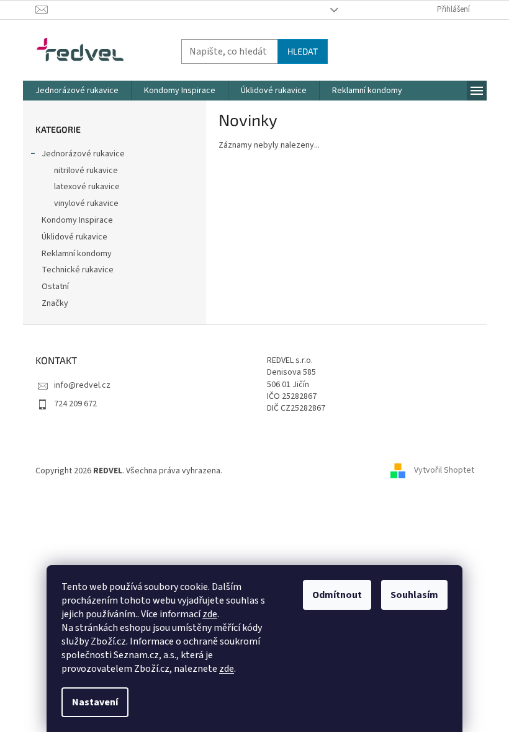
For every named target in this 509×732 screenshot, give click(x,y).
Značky (55, 303)
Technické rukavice (78, 270)
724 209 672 (75, 404)
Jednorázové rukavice (83, 154)
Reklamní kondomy (77, 254)
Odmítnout (337, 595)
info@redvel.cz (82, 385)
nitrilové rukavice (86, 170)
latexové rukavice (87, 187)
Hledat (302, 51)
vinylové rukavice (86, 203)
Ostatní (55, 286)
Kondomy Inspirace (77, 220)
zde (209, 614)
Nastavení (95, 702)
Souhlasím (414, 595)
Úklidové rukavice (74, 237)
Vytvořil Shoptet (444, 471)
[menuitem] (77, 90)
